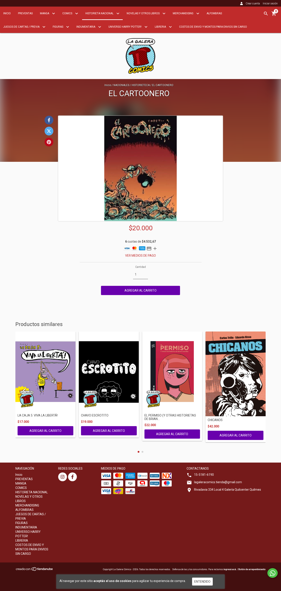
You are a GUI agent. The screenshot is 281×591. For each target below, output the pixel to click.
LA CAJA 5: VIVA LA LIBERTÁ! (38, 415)
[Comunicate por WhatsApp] (272, 573)
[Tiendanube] (34, 570)
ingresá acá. (230, 569)
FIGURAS (58, 26)
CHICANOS (215, 420)
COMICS (67, 13)
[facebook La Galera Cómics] (72, 476)
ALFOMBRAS (214, 13)
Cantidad (140, 266)
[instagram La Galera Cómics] (62, 476)
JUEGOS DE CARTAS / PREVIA (21, 26)
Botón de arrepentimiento (252, 569)
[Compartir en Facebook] (49, 120)
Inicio (7, 13)
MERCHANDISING (183, 13)
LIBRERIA (161, 26)
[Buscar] (266, 13)
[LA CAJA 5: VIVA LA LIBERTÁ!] (45, 372)
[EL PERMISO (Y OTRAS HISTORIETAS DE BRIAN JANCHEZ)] (172, 372)
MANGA (45, 13)
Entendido (202, 581)
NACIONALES (121, 85)
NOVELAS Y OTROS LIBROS (143, 13)
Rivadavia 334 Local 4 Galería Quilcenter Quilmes (227, 489)
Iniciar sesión (270, 3)
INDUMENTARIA (86, 26)
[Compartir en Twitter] (49, 131)
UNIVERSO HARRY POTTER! (125, 26)
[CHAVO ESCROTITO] (109, 372)
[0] (274, 15)
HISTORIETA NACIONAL (99, 13)
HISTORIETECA (141, 85)
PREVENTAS (25, 13)
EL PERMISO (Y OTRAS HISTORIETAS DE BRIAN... (170, 417)
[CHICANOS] (235, 374)
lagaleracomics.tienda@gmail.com (218, 482)
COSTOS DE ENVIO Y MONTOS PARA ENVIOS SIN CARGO (213, 26)
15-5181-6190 (204, 474)
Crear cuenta (253, 3)
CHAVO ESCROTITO (94, 415)
